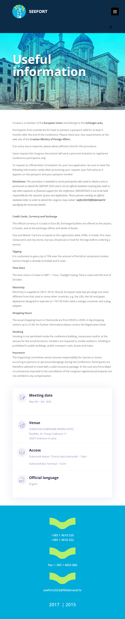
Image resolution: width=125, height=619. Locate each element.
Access (35, 450)
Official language (44, 477)
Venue (34, 422)
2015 (71, 604)
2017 (55, 604)
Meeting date (41, 395)
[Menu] (115, 11)
